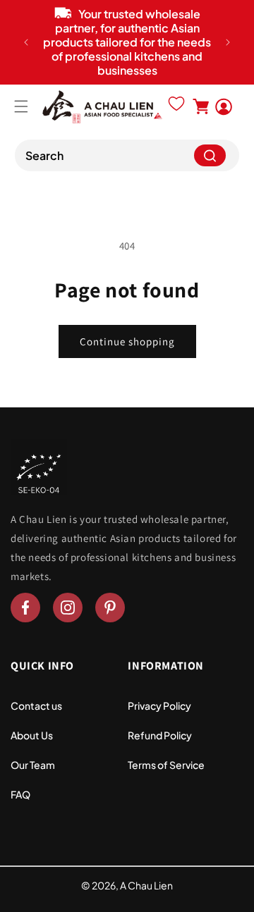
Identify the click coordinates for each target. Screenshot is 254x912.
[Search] (210, 155)
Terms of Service (166, 764)
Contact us (36, 705)
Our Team (33, 764)
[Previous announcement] (26, 42)
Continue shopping (127, 341)
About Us (32, 735)
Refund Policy (160, 735)
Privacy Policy (159, 705)
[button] (21, 106)
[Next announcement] (227, 42)
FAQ (20, 794)
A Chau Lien (146, 885)
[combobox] (127, 155)
